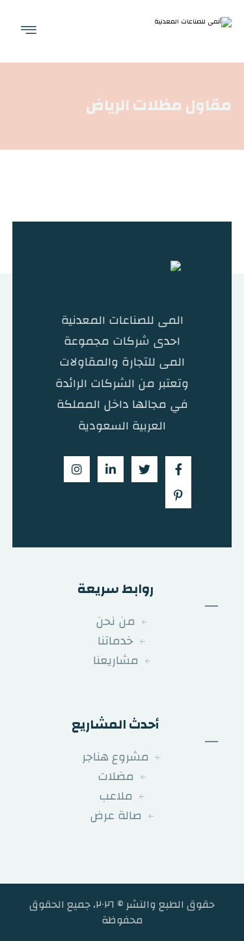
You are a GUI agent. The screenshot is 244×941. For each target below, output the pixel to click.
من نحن (115, 621)
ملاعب (116, 796)
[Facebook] (178, 469)
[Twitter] (144, 469)
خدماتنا (115, 641)
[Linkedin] (111, 469)
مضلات (116, 776)
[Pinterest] (178, 495)
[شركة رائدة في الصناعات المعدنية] (189, 31)
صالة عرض (116, 815)
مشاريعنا (116, 660)
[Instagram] (77, 469)
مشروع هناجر (115, 757)
